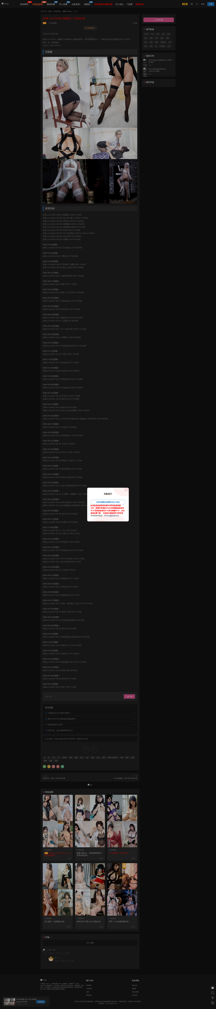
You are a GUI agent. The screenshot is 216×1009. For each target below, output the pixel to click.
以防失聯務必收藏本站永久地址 (108, 502)
